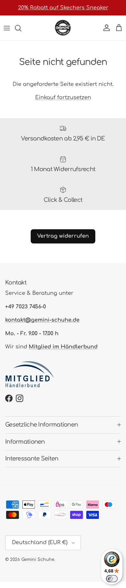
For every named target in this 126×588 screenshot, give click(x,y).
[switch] (112, 578)
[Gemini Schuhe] (63, 28)
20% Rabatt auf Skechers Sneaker (63, 8)
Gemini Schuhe (37, 559)
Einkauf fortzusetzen (63, 97)
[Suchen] (21, 28)
